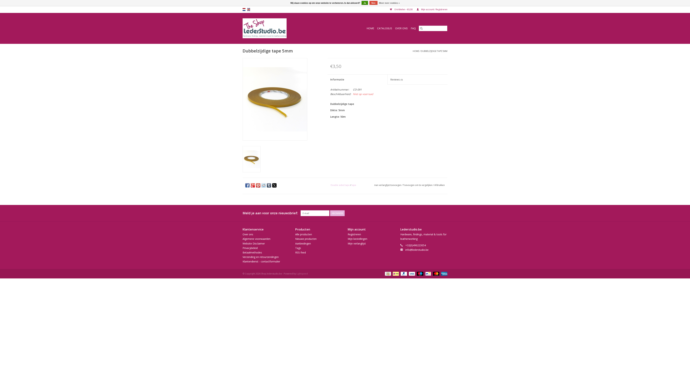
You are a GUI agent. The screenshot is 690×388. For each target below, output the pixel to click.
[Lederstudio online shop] (278, 28)
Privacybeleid (250, 248)
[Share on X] (274, 185)
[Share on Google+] (253, 185)
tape (353, 185)
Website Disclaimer (254, 243)
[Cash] (388, 273)
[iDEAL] (395, 273)
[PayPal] (403, 273)
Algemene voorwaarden (256, 239)
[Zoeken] (421, 28)
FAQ (413, 28)
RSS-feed (300, 252)
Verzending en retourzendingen (261, 257)
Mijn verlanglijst (357, 243)
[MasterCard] (436, 273)
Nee (373, 3)
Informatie (337, 79)
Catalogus (384, 28)
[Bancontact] (428, 273)
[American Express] (443, 273)
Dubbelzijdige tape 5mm (434, 51)
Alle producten (303, 234)
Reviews (396, 79)
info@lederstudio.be (417, 249)
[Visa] (412, 273)
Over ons (401, 28)
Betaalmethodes (252, 252)
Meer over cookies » (389, 3)
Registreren (354, 234)
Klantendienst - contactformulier (261, 261)
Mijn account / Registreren (434, 9)
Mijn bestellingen (357, 239)
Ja (365, 3)
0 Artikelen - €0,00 (403, 9)
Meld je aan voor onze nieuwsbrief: (270, 213)
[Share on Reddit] (263, 185)
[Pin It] (258, 185)
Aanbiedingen (303, 243)
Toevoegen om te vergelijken (418, 185)
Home (370, 28)
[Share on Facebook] (247, 185)
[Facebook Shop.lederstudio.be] (438, 213)
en (248, 9)
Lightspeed (302, 273)
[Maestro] (420, 273)
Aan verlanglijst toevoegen (388, 185)
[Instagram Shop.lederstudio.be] (444, 213)
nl (244, 9)
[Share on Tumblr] (269, 185)
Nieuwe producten (306, 239)
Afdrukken (439, 185)
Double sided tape (340, 185)
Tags (298, 248)
